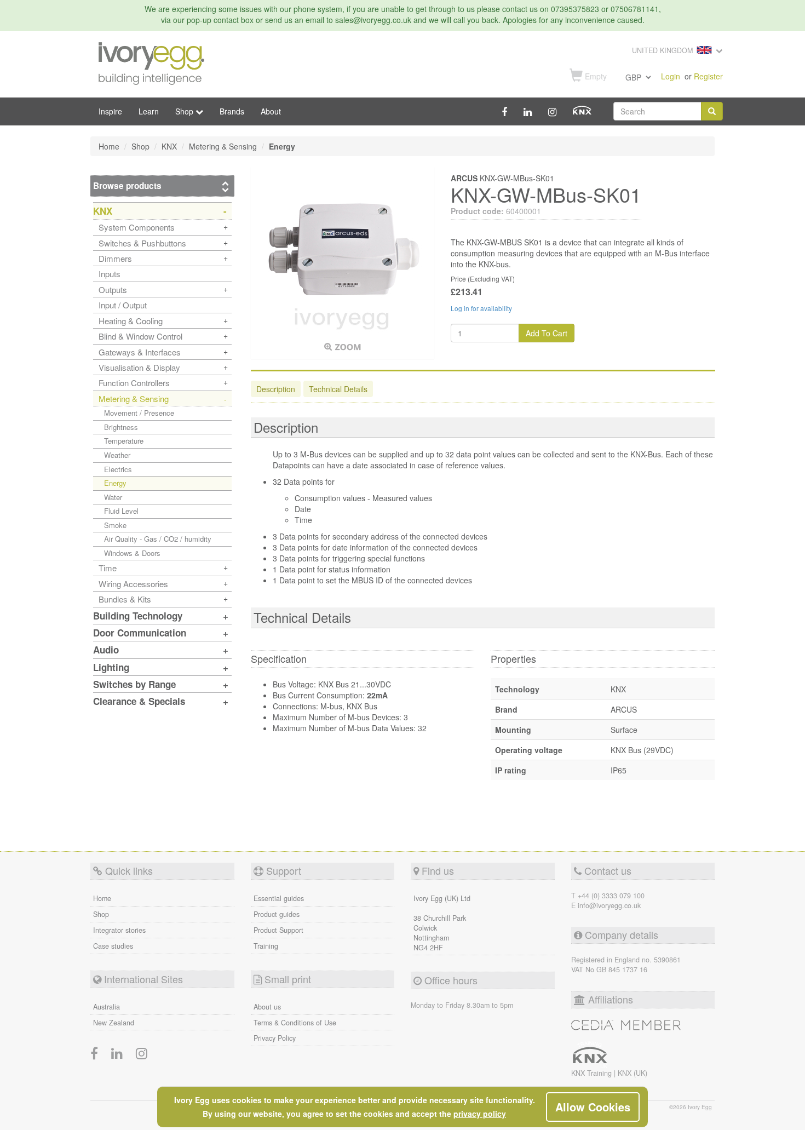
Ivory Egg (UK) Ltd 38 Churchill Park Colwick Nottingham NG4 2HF (441, 923)
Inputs (109, 273)
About (271, 111)
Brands (232, 111)
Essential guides (279, 898)
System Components (137, 227)
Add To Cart (546, 333)
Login (670, 76)
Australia (106, 1007)
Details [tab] (338, 388)
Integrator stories (119, 930)
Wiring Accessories (133, 583)
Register (708, 76)
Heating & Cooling (131, 320)
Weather (117, 455)
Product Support (278, 930)
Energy (115, 483)
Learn (149, 111)
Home (102, 898)
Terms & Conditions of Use (295, 1023)
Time (108, 567)
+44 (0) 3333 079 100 (611, 895)
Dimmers (115, 258)
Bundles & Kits (125, 599)
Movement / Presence (139, 413)
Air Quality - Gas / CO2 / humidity (157, 539)
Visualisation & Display (139, 367)
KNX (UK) (632, 1073)
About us (267, 1007)
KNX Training (592, 1073)
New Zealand (113, 1023)
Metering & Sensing (134, 398)
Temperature (123, 440)
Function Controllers (134, 382)
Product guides (277, 914)
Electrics (118, 469)
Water (113, 497)
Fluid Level (121, 511)
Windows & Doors (132, 553)
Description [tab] (275, 388)
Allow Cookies (592, 1107)
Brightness (121, 427)
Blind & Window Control (140, 336)
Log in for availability (481, 308)
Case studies (113, 946)
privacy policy (479, 1113)
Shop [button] (185, 111)
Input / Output (123, 305)
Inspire (110, 111)
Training (266, 946)
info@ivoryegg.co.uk (609, 905)
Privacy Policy (275, 1038)
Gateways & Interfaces (140, 352)
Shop (101, 914)
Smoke (115, 525)
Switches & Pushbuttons (142, 243)
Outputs (113, 289)
